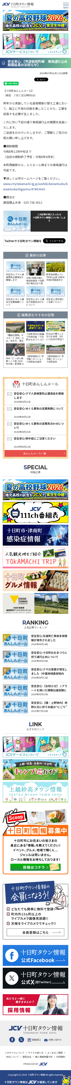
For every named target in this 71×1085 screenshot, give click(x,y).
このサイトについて (14, 1052)
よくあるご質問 (55, 1052)
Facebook (12, 1039)
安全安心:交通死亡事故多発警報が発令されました (49, 638)
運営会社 (27, 1056)
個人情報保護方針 (44, 1056)
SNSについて (12, 1056)
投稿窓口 (36, 1039)
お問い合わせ (55, 1039)
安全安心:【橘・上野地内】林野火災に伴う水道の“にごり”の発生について (49, 707)
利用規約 (60, 1056)
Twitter (21, 1039)
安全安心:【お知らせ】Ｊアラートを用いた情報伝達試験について (49, 690)
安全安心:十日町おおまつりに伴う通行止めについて (49, 655)
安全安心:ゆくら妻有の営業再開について (39, 408)
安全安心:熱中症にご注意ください (35, 438)
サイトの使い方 (36, 1052)
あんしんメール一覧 (34, 453)
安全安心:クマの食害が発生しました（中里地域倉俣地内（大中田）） (49, 673)
